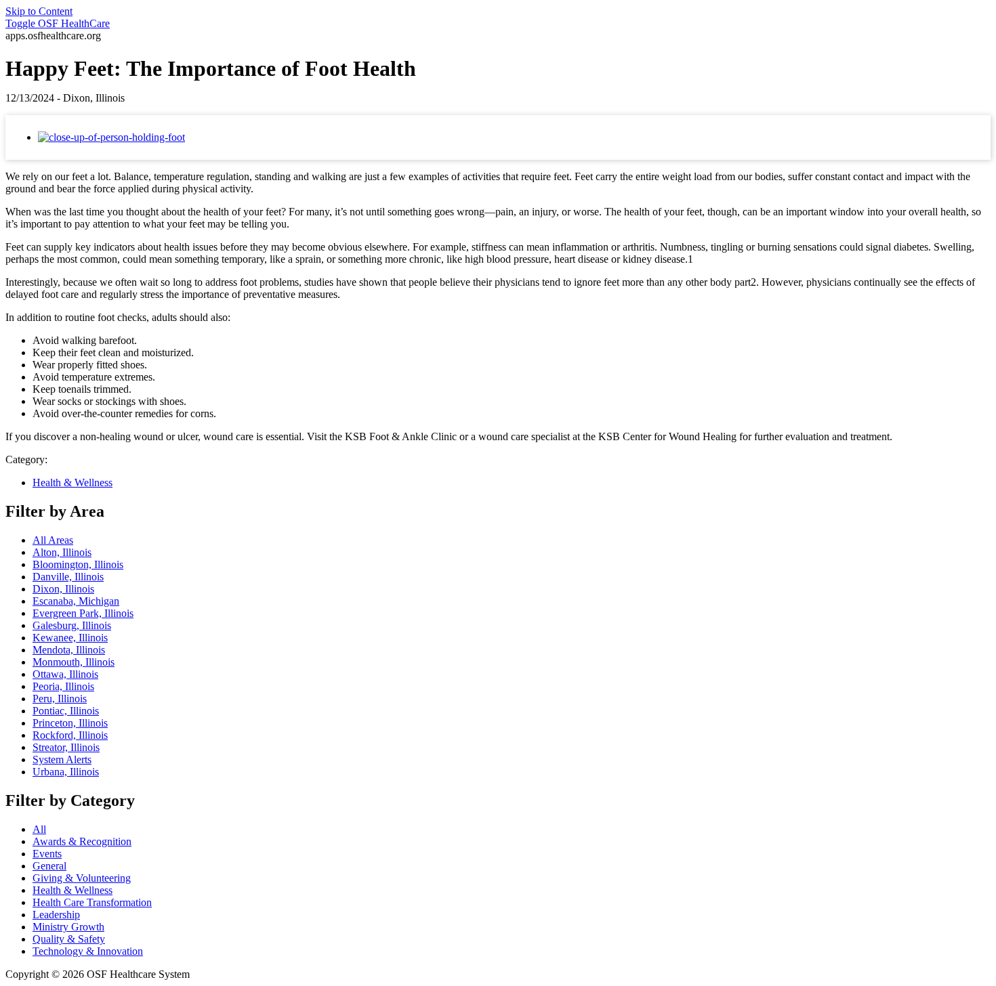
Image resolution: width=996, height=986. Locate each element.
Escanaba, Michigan (76, 601)
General (49, 866)
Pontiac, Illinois (66, 710)
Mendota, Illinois (69, 650)
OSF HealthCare (57, 23)
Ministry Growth (68, 927)
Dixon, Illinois (63, 589)
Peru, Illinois (60, 698)
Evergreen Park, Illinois (83, 613)
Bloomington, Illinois (78, 564)
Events (47, 853)
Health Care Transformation (92, 902)
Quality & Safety (69, 939)
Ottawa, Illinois (65, 674)
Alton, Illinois (62, 552)
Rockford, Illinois (70, 735)
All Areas (53, 540)
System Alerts (62, 759)
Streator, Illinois (66, 747)
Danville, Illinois (68, 576)
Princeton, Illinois (70, 723)
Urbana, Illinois (66, 771)
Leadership (56, 914)
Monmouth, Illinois (74, 662)
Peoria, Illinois (63, 686)
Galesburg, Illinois (72, 625)
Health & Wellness (72, 482)
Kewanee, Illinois (70, 637)
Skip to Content (38, 11)
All (39, 829)
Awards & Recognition (82, 841)
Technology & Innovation (88, 951)
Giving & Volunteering (82, 878)
